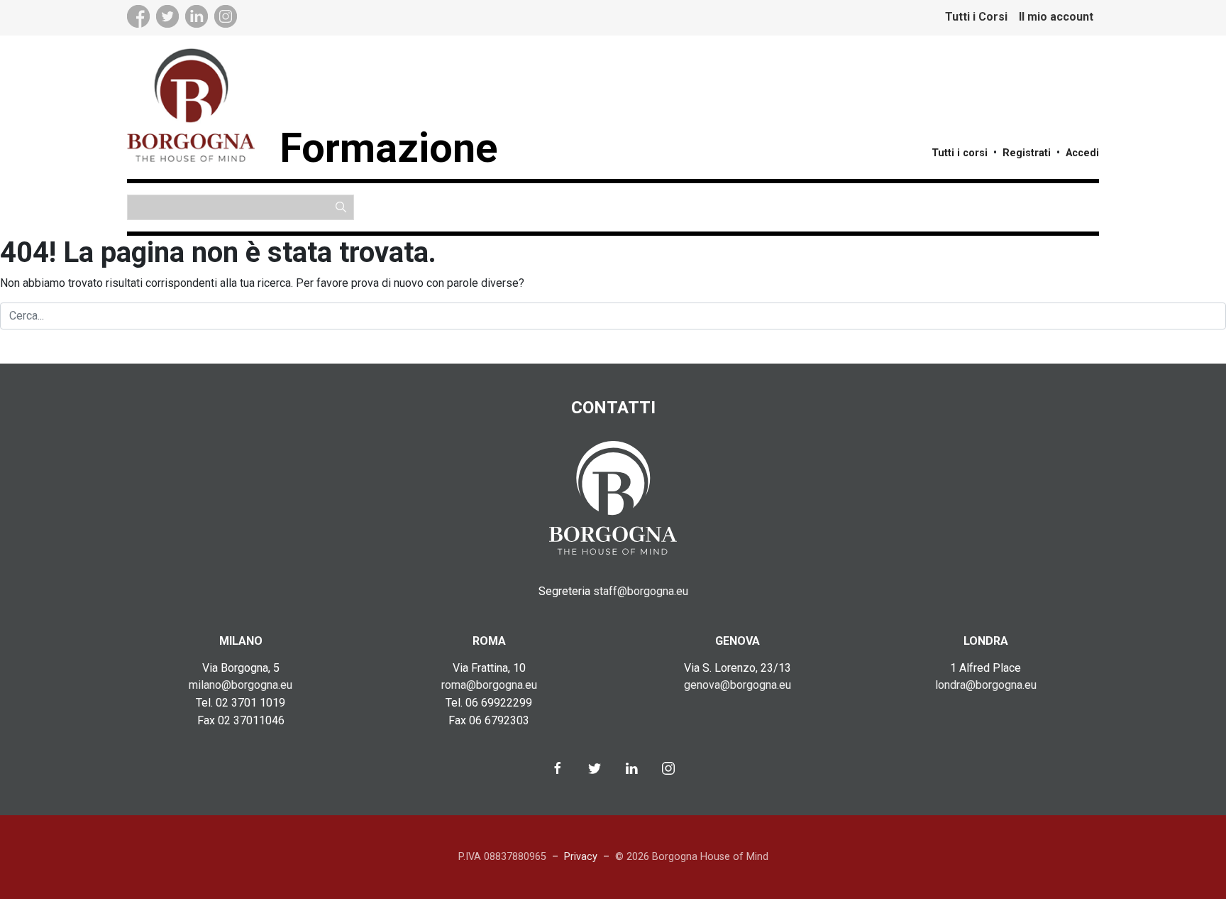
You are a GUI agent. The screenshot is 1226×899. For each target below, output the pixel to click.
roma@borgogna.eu (489, 685)
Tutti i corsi (960, 153)
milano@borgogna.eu (240, 685)
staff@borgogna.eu (640, 591)
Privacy (580, 857)
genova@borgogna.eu (737, 685)
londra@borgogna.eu (986, 685)
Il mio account (1056, 16)
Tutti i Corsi (976, 16)
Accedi (1082, 153)
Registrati (1027, 153)
